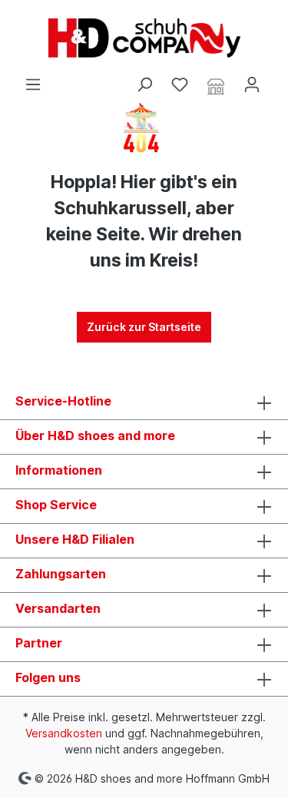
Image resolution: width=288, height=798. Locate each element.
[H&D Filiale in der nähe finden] (215, 85)
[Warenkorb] (279, 79)
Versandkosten (63, 733)
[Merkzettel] (179, 84)
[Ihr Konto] (252, 84)
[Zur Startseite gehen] (144, 38)
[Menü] (33, 84)
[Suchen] (144, 84)
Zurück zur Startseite (144, 326)
